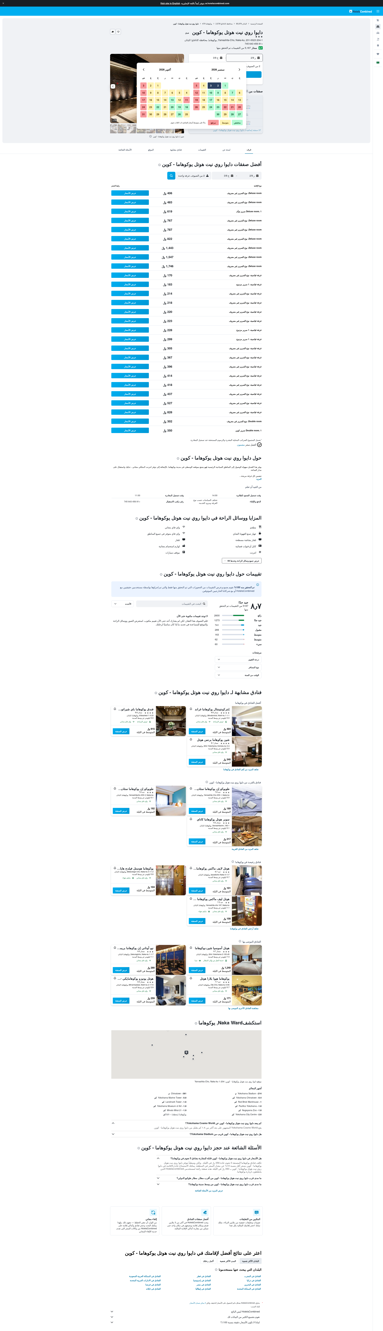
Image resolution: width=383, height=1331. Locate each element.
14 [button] (232, 100)
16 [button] (218, 100)
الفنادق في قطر (204, 1276)
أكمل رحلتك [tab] (208, 1260)
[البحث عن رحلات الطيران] (378, 20)
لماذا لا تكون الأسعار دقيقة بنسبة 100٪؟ (240, 1322)
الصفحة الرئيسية (256, 23)
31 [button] (143, 114)
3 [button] (211, 85)
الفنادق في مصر (204, 1284)
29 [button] (225, 114)
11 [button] (203, 92)
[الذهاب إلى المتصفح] (378, 45)
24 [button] (210, 107)
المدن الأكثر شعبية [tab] (228, 1260)
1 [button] (225, 85)
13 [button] (239, 100)
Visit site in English (170, 3)
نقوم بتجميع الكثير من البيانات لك (243, 1317)
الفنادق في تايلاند (153, 1288)
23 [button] (218, 107)
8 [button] (225, 92)
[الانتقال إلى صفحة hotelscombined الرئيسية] (360, 11)
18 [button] (203, 100)
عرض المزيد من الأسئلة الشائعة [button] (209, 1190)
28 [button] (232, 114)
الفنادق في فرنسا (153, 1284)
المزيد (259, 478)
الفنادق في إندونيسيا (202, 1280)
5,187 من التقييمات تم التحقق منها (234, 48)
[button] (3, 3)
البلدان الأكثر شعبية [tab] (250, 1260)
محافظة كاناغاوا (226, 23)
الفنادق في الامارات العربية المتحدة (145, 1280)
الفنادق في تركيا (254, 1280)
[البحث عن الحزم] (378, 39)
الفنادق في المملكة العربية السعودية (145, 1276)
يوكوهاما (209, 23)
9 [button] (218, 92)
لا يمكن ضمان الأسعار (198, 1303)
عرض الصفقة (197, 731)
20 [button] (239, 107)
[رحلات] (378, 54)
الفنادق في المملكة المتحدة (249, 1288)
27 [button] (239, 114)
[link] (241, 769)
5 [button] (196, 85)
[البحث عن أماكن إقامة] (378, 27)
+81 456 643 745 (254, 43)
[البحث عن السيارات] (378, 33)
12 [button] (196, 92)
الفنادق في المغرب (252, 1276)
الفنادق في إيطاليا (203, 1288)
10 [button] (210, 92)
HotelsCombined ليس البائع (245, 1311)
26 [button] (196, 107)
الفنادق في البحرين (252, 1284)
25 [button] (203, 107)
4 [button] (203, 85)
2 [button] (218, 85)
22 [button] (225, 107)
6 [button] (239, 92)
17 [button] (210, 100)
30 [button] (218, 114)
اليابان (244, 23)
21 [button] (232, 107)
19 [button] (196, 100)
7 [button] (232, 92)
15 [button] (225, 100)
